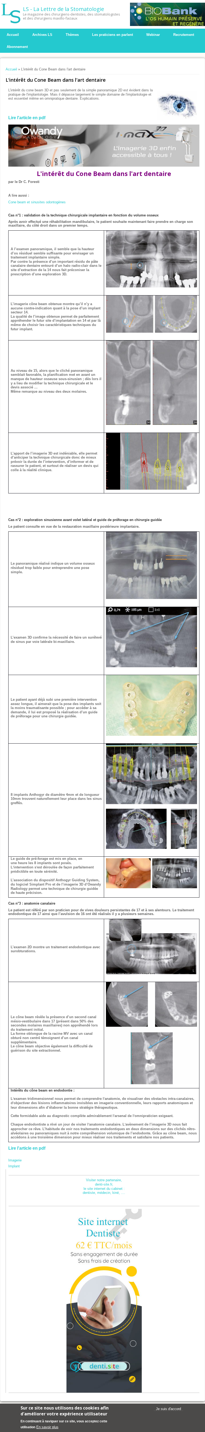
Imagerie (15, 1160)
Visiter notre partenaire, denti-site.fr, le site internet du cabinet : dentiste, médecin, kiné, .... (104, 1186)
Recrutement (183, 35)
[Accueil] (11, 13)
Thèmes (72, 35)
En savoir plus (47, 1427)
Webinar (153, 35)
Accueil (13, 35)
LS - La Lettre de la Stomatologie (63, 9)
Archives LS (42, 35)
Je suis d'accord (168, 1409)
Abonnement (17, 47)
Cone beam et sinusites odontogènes (37, 202)
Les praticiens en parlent (112, 35)
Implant (14, 1166)
